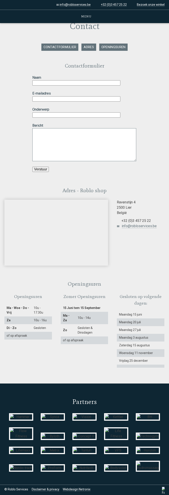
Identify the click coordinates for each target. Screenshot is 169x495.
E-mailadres (41, 93)
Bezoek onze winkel (151, 4)
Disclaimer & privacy (45, 489)
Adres (89, 47)
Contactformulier (60, 47)
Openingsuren (113, 47)
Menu (85, 16)
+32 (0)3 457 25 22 (114, 4)
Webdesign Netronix (76, 489)
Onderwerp (40, 109)
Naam (36, 77)
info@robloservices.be (75, 4)
